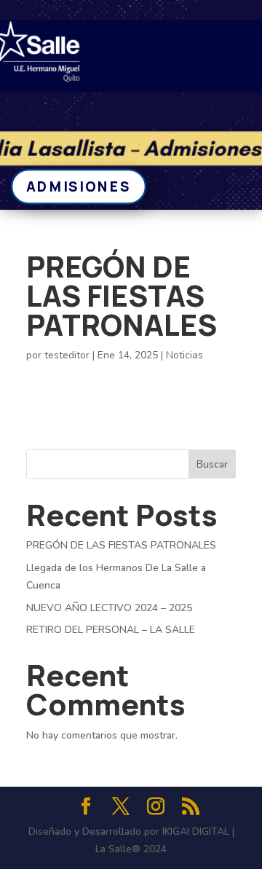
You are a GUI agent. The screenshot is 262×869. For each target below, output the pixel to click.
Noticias (184, 355)
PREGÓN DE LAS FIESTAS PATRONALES (121, 545)
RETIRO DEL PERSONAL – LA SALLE (110, 630)
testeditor (67, 355)
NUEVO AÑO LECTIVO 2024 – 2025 (109, 608)
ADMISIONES (78, 185)
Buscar (212, 464)
